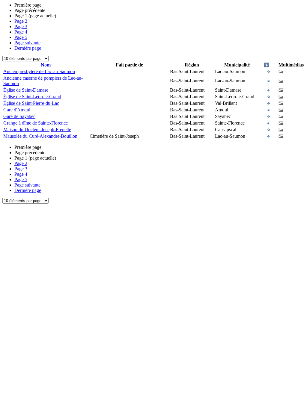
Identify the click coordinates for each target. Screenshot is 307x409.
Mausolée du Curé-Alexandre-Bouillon (40, 136)
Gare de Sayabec (19, 116)
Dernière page (27, 48)
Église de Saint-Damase (25, 90)
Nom (46, 64)
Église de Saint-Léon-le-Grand (32, 96)
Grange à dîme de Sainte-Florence (35, 122)
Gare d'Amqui (16, 109)
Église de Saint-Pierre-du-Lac (31, 103)
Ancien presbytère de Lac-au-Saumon (39, 71)
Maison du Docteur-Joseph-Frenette (37, 129)
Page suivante (27, 42)
